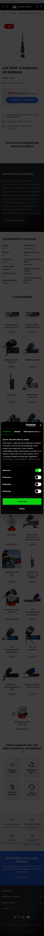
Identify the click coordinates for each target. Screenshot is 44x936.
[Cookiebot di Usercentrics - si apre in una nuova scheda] (27, 425)
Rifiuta (22, 509)
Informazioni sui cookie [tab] (33, 431)
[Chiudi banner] (40, 425)
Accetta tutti (22, 501)
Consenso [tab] (7, 431)
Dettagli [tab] (17, 431)
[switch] (38, 477)
